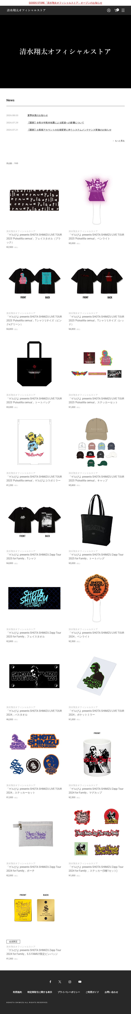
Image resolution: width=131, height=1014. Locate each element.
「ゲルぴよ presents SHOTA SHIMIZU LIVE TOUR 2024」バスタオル (34, 712)
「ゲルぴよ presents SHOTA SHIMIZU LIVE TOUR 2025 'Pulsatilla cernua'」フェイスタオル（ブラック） (34, 238)
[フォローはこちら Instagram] (70, 982)
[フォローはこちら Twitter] (59, 981)
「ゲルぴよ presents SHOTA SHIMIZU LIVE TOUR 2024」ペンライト (96, 634)
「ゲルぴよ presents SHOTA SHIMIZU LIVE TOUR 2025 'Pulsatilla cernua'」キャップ (96, 478)
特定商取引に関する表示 (39, 992)
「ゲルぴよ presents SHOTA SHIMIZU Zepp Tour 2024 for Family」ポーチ (33, 868)
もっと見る (120, 141)
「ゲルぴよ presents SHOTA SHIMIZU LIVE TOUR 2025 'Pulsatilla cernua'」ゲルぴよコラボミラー (34, 478)
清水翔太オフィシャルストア (20, 231)
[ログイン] (109, 10)
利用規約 (17, 992)
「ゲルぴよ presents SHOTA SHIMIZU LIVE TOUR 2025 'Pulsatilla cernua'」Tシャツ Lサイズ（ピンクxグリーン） (34, 320)
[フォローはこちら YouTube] (79, 982)
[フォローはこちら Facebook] (50, 981)
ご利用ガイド (92, 992)
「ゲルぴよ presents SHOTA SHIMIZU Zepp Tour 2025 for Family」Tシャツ (33, 556)
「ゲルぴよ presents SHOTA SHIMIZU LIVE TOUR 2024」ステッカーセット (34, 790)
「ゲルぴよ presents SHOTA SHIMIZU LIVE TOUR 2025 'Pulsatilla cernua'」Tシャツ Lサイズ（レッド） (96, 320)
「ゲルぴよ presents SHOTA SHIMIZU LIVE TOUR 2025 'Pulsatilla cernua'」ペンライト (96, 236)
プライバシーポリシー (69, 992)
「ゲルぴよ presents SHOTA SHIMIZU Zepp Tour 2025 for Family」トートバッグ (96, 556)
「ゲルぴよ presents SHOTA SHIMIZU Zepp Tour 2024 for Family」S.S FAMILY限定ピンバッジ (33, 952)
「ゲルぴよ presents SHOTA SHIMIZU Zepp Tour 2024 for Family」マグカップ (96, 790)
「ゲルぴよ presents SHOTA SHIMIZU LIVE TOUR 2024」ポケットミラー (96, 712)
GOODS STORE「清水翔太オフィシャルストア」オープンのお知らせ (65, 2)
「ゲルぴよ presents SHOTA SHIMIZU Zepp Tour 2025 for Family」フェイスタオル (33, 634)
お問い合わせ (111, 992)
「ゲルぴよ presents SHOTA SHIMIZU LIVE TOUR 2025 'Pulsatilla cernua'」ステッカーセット (96, 400)
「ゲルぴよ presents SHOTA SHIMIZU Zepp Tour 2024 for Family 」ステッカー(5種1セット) (96, 868)
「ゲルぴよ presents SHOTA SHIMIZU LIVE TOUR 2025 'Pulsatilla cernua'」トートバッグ (34, 400)
